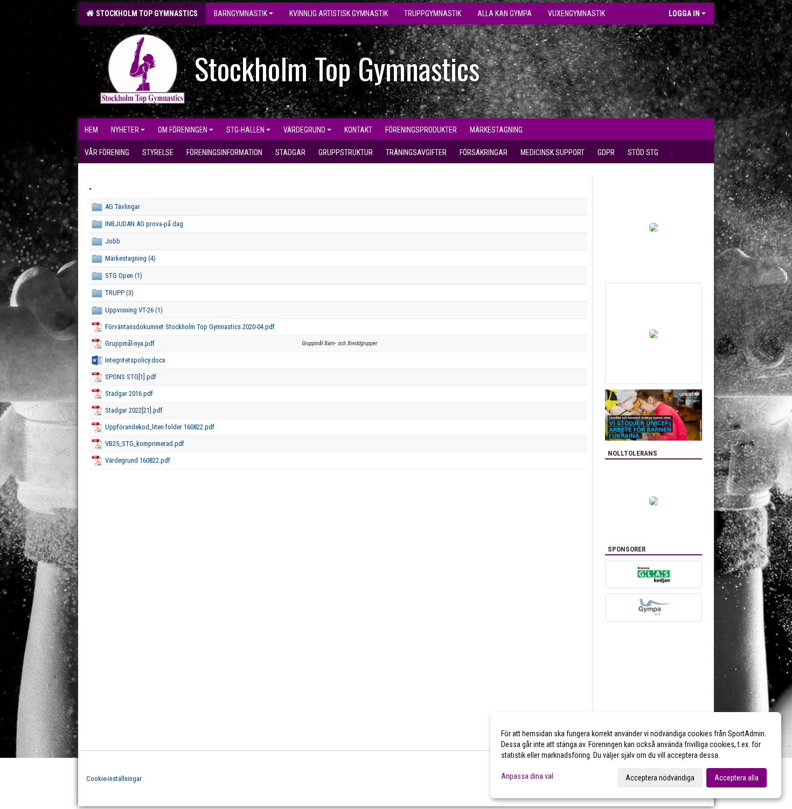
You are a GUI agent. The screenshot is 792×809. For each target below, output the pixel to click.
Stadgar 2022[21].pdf (134, 410)
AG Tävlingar (122, 207)
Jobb (112, 241)
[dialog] (635, 755)
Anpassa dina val (527, 776)
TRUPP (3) (119, 293)
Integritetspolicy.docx (135, 360)
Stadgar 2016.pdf (129, 393)
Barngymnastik (240, 13)
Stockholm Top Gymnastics (145, 13)
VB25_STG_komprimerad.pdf (144, 444)
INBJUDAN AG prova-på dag (144, 224)
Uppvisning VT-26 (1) (134, 310)
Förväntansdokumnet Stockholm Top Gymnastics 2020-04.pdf (190, 327)
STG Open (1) (123, 275)
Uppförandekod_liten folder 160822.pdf (159, 427)
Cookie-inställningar (114, 779)
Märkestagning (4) (130, 258)
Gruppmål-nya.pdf (130, 343)
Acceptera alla (736, 777)
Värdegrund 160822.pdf (137, 460)
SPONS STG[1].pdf (130, 377)
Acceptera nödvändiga (660, 777)
